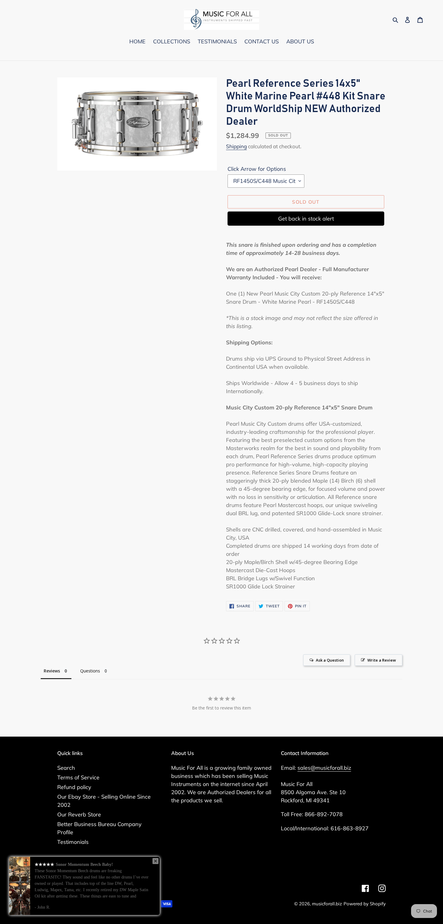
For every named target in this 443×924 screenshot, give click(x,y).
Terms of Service (78, 777)
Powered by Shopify (365, 904)
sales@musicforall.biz (324, 767)
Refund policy (74, 787)
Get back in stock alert (306, 218)
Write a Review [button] (381, 660)
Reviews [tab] (52, 671)
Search (66, 767)
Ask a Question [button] (330, 660)
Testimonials (73, 841)
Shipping (236, 146)
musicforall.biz (327, 904)
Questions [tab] (90, 671)
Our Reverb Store (79, 814)
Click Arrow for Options (257, 168)
